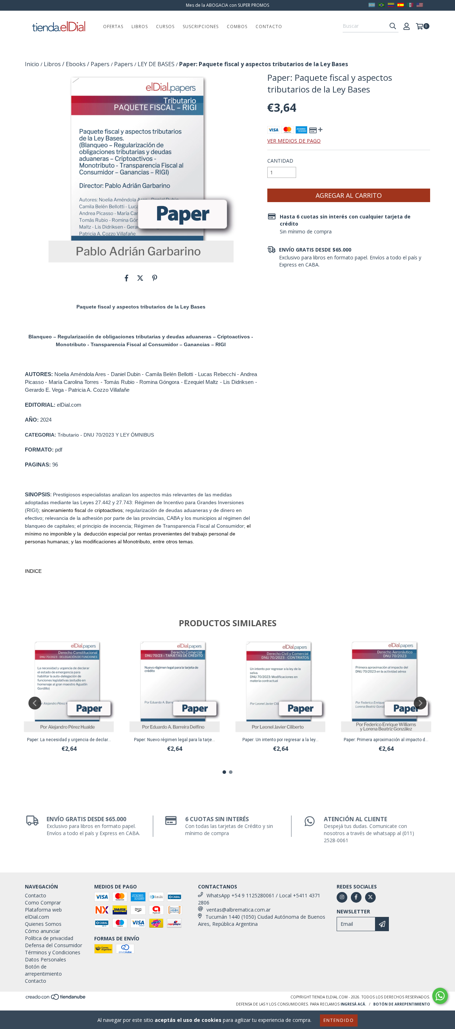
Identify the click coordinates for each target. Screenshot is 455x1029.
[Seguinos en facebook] (356, 897)
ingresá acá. (353, 1004)
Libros (140, 26)
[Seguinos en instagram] (342, 897)
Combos (237, 26)
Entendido (338, 1020)
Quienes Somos (43, 923)
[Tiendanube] (56, 998)
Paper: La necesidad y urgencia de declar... (69, 739)
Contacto (269, 26)
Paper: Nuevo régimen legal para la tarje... (174, 739)
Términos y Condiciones (52, 952)
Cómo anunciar (42, 931)
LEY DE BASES (156, 64)
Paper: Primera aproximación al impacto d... (386, 739)
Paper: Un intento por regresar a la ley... (280, 739)
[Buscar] (392, 26)
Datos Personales (45, 959)
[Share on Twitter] (140, 277)
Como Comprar (43, 902)
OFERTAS (113, 26)
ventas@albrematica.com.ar (239, 909)
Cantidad (280, 160)
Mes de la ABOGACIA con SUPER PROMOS (227, 5)
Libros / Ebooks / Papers (76, 64)
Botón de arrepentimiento (43, 970)
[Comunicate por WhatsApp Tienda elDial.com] (440, 996)
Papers (123, 64)
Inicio (32, 64)
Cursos (165, 26)
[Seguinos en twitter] (370, 897)
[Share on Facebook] (126, 277)
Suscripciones (201, 26)
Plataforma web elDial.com (43, 913)
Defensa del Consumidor (53, 945)
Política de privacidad (49, 938)
